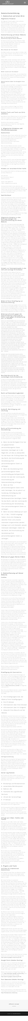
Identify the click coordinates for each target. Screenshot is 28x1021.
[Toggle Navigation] (24, 2)
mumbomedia (17, 1013)
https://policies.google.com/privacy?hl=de (11, 957)
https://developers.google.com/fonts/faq (14, 973)
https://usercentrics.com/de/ (12, 685)
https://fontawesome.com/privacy (9, 992)
